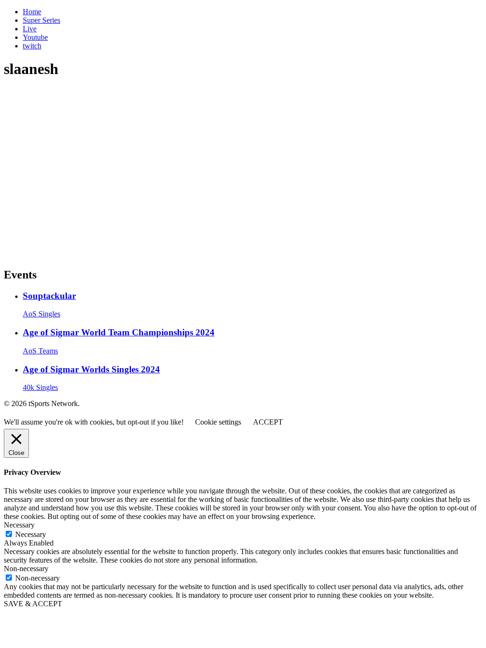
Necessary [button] (19, 525)
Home (32, 12)
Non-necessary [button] (26, 569)
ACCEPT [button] (268, 422)
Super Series (41, 20)
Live (30, 29)
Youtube (35, 37)
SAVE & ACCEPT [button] (33, 604)
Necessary (30, 534)
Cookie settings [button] (218, 422)
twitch (32, 46)
